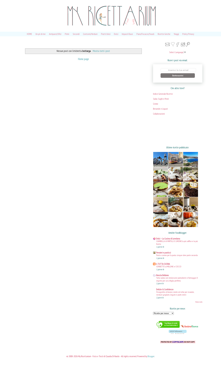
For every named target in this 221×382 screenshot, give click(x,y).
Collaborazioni (159, 113)
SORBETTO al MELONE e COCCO (168, 266)
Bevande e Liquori (160, 108)
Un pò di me (40, 33)
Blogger (151, 356)
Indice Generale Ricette (163, 93)
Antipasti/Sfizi (55, 33)
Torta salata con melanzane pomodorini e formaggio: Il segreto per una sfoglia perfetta (177, 279)
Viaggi (176, 33)
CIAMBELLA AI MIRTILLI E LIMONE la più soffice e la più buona (177, 242)
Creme (155, 103)
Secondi (76, 33)
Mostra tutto (198, 302)
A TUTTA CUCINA (163, 263)
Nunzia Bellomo (162, 275)
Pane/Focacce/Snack (145, 33)
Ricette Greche (164, 33)
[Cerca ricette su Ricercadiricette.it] (168, 328)
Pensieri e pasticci (163, 252)
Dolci (116, 33)
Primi (67, 33)
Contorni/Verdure (90, 33)
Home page (83, 59)
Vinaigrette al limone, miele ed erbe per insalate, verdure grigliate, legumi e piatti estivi (175, 293)
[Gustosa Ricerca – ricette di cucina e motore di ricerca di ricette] (189, 328)
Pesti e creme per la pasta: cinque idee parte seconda (177, 255)
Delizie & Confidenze (164, 289)
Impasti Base (127, 33)
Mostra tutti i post (101, 51)
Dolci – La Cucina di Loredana (168, 238)
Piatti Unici (105, 33)
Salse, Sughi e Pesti (161, 98)
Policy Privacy (188, 33)
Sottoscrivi (177, 75)
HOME (29, 33)
